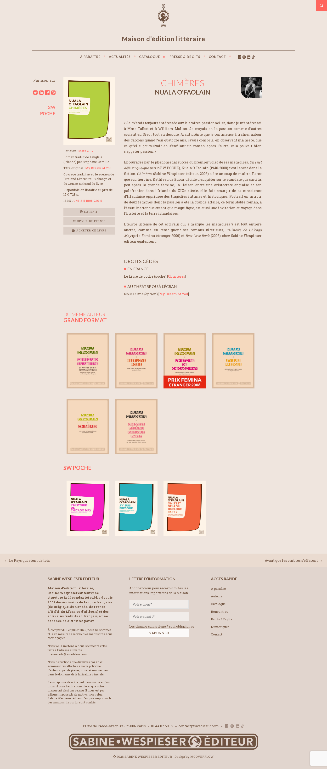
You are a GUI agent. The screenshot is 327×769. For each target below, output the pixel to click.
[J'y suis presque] (233, 386)
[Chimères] (89, 143)
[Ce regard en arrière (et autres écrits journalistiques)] (88, 386)
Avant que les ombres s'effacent (291, 560)
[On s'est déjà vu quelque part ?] (136, 452)
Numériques (220, 627)
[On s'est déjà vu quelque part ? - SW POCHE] (185, 534)
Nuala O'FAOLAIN (182, 92)
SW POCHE (48, 110)
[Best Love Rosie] (136, 386)
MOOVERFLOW (202, 756)
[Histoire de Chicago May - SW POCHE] (88, 534)
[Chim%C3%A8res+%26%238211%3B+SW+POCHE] (35, 92)
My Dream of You (173, 294)
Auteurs (217, 596)
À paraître (218, 588)
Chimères (176, 276)
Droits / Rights (221, 619)
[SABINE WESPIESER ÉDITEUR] (163, 25)
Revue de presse (91, 221)
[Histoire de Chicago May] (185, 386)
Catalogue (218, 604)
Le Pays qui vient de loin (30, 560)
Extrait (90, 211)
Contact (216, 634)
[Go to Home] (163, 748)
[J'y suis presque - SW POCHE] (136, 534)
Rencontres (219, 611)
